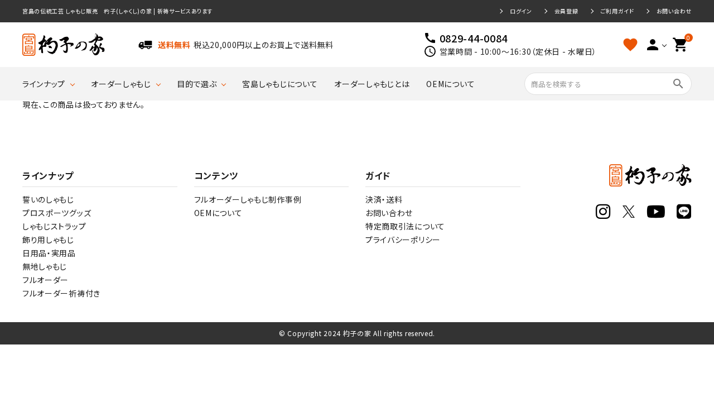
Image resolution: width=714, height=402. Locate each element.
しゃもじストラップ (54, 226)
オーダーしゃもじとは (371, 83)
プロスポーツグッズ (56, 212)
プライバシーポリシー (403, 239)
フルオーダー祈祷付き (61, 293)
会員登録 (566, 11)
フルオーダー (45, 279)
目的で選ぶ (197, 83)
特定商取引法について (405, 226)
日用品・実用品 (49, 253)
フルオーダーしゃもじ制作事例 (248, 199)
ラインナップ (43, 83)
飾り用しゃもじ (48, 239)
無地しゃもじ (44, 266)
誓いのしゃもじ (48, 199)
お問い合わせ (674, 11)
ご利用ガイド (617, 11)
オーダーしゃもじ (121, 83)
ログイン (521, 11)
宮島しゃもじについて (279, 83)
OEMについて (450, 83)
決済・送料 (384, 199)
